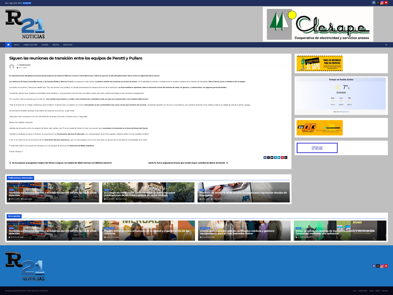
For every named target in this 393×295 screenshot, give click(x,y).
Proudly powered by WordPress (15, 291)
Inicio (16, 45)
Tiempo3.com (344, 112)
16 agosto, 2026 (208, 237)
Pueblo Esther (30, 45)
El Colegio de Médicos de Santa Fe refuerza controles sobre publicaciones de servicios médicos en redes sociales (139, 194)
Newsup (34, 291)
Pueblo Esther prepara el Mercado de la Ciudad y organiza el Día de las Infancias (146, 232)
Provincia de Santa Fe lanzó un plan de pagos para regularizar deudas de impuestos (243, 194)
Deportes (67, 45)
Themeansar (44, 291)
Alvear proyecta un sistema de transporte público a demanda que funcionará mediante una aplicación (335, 232)
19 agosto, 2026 (17, 237)
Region (56, 45)
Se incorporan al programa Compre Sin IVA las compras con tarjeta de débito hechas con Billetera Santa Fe (62, 163)
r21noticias (27, 199)
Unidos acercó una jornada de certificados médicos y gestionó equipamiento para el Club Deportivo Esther (237, 232)
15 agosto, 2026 (304, 237)
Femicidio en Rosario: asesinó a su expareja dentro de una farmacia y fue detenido (52, 194)
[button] (386, 45)
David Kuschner (24, 65)
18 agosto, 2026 (112, 237)
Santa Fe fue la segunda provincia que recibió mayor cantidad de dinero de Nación (186, 163)
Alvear (45, 45)
